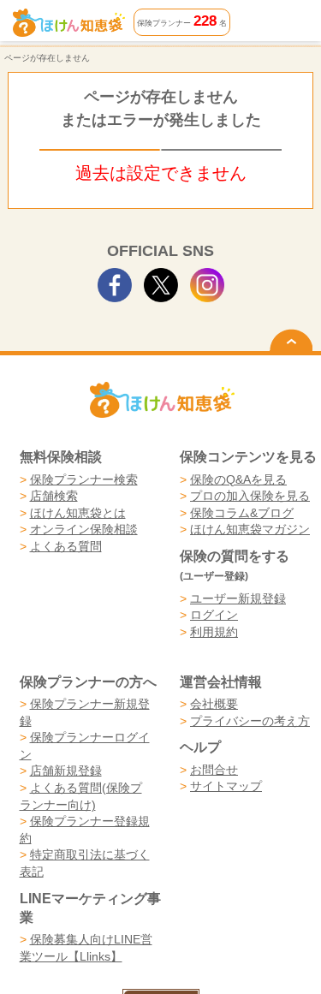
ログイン (214, 615)
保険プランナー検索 (84, 479)
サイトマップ (226, 786)
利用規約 (214, 632)
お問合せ (214, 770)
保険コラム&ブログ (242, 513)
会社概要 (214, 704)
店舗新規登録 (66, 770)
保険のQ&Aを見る (238, 479)
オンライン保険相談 (84, 529)
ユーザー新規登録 (238, 598)
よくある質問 (66, 546)
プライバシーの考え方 (250, 721)
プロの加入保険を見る (250, 496)
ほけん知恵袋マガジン (250, 529)
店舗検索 (54, 496)
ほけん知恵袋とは (78, 513)
